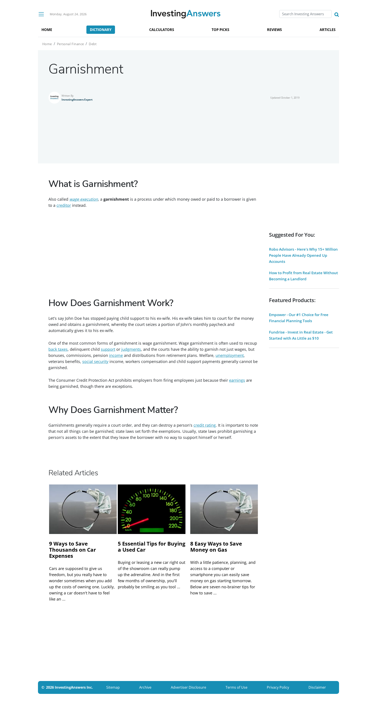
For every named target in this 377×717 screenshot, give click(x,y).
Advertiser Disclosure (188, 687)
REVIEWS (274, 29)
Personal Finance (70, 44)
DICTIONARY (100, 29)
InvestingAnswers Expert (77, 99)
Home (47, 44)
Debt (92, 44)
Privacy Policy (278, 687)
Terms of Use (236, 687)
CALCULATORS (161, 29)
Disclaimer (317, 687)
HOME (46, 29)
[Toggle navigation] (41, 14)
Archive (145, 687)
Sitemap (113, 687)
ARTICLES (328, 29)
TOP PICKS (220, 29)
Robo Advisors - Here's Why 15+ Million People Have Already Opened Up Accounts (303, 255)
